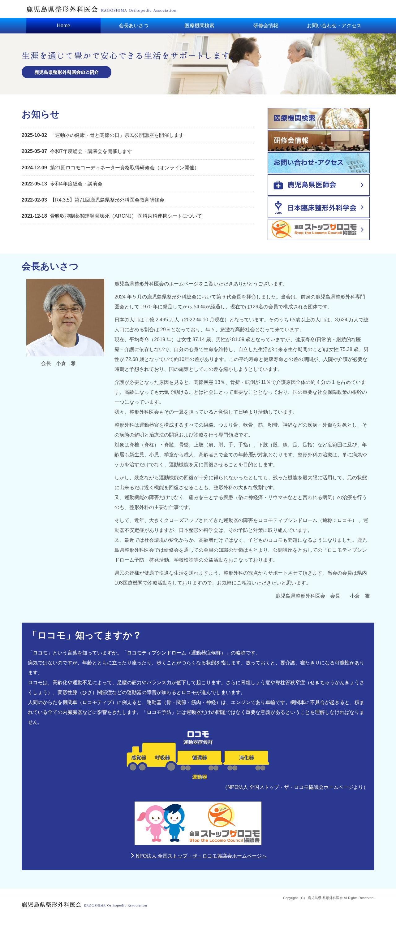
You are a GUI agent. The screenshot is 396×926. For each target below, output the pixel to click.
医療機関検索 (199, 25)
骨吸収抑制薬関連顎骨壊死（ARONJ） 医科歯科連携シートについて (112, 216)
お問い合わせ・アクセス (334, 25)
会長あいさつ (133, 25)
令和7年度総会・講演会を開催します (77, 151)
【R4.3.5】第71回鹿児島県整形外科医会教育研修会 (93, 199)
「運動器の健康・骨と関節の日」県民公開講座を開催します (103, 135)
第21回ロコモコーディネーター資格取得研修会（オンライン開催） (110, 167)
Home (63, 25)
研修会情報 (265, 25)
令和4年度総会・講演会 (62, 183)
